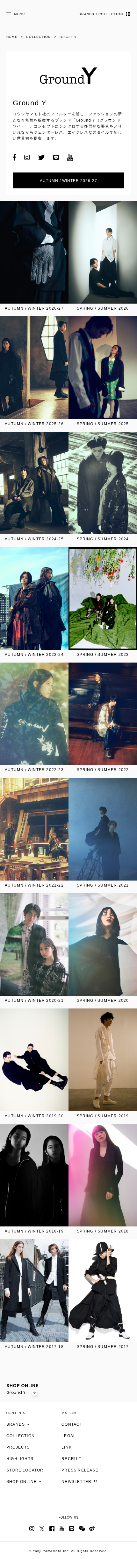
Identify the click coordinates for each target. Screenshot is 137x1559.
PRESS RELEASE (79, 1470)
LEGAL (68, 1436)
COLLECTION (20, 1436)
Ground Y (16, 1392)
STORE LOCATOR (25, 1470)
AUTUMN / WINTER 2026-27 (68, 181)
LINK (66, 1447)
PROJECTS (18, 1447)
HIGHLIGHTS (19, 1459)
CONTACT (71, 1424)
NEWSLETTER (77, 1481)
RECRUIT (71, 1459)
